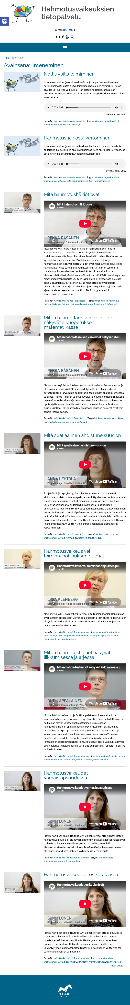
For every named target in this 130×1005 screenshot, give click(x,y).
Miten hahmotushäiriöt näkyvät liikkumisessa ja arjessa (77, 655)
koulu (120, 418)
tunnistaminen (68, 639)
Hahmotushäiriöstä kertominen (77, 138)
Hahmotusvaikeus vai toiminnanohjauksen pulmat (74, 553)
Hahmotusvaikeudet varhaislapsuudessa (66, 775)
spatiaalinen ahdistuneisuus (88, 537)
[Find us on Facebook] (63, 37)
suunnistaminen (80, 180)
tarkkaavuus (112, 635)
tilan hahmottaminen (99, 180)
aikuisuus (99, 120)
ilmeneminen (50, 124)
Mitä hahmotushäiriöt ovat (72, 194)
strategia (76, 124)
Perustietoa (79, 300)
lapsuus (61, 537)
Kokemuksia (69, 120)
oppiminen (63, 304)
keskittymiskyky (97, 635)
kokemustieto (64, 124)
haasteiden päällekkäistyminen (59, 635)
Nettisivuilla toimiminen (69, 74)
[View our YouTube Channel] (67, 37)
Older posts (118, 965)
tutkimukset (111, 304)
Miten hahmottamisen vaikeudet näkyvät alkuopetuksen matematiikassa (79, 322)
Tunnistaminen (81, 631)
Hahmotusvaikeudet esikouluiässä (81, 874)
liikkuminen (69, 759)
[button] (4, 21)
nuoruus (70, 537)
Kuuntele (80, 120)
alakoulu (99, 418)
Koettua (58, 120)
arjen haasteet (112, 120)
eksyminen (119, 755)
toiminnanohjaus (52, 639)
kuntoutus (114, 300)
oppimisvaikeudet (78, 304)
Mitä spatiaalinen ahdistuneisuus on (82, 435)
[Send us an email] (58, 37)
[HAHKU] (65, 12)
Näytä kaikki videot (63, 300)
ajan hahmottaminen (109, 631)
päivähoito (82, 961)
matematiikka (50, 304)
